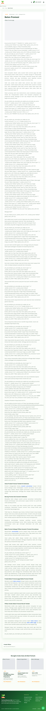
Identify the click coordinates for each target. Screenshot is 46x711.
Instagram (34, 708)
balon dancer (34, 621)
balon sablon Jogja (31, 622)
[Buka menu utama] (44, 2)
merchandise (15, 531)
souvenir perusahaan (26, 486)
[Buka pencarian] (31, 2)
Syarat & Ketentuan (39, 697)
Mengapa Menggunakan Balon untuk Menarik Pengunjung (9, 675)
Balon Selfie (35, 673)
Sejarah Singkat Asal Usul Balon (23, 673)
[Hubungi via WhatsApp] (43, 708)
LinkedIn (38, 708)
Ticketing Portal (27, 700)
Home (1, 0)
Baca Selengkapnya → (8, 681)
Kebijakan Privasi (39, 698)
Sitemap (25, 702)
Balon (6, 14)
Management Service (28, 697)
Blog (1, 3)
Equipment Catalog (27, 698)
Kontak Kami (38, 700)
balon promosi (17, 581)
